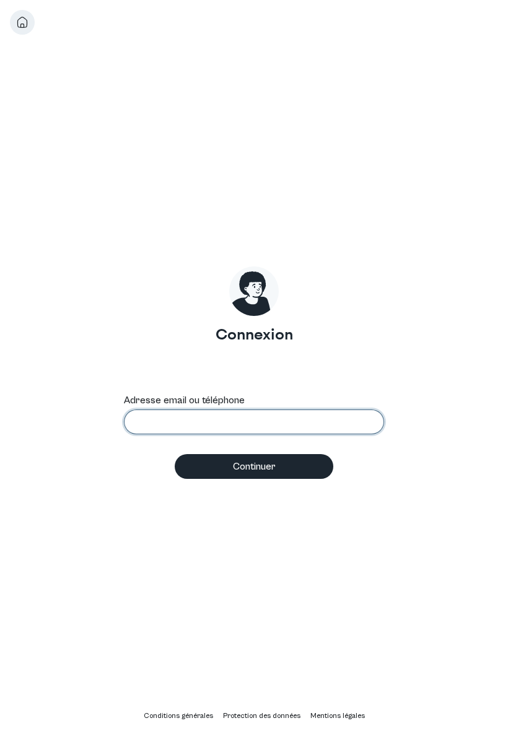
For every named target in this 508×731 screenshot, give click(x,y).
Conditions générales (178, 716)
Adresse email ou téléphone (184, 400)
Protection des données (261, 716)
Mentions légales (337, 716)
